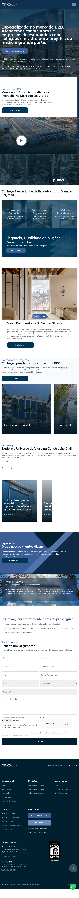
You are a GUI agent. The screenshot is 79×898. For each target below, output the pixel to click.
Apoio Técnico (39, 822)
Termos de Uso (36, 733)
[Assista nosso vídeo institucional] (21, 140)
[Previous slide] (4, 467)
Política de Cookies (9, 821)
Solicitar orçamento (14, 51)
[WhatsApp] (73, 887)
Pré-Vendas (6, 793)
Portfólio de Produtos (63, 789)
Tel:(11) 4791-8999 (10, 856)
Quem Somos (7, 789)
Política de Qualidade (9, 814)
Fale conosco (15, 560)
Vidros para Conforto (36, 785)
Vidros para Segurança (36, 789)
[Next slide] (10, 467)
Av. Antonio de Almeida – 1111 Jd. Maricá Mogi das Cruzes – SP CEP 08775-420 (14, 865)
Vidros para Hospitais (36, 793)
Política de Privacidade (52, 733)
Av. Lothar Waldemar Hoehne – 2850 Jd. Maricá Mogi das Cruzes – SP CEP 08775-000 (15, 851)
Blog (56, 785)
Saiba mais (15, 110)
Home (4, 785)
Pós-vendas (6, 797)
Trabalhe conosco (61, 793)
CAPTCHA (44, 718)
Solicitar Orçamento (39, 815)
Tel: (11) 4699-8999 (10, 870)
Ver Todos (5, 461)
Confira (15, 378)
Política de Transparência (11, 825)
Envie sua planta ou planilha (13, 718)
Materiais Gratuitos (9, 801)
